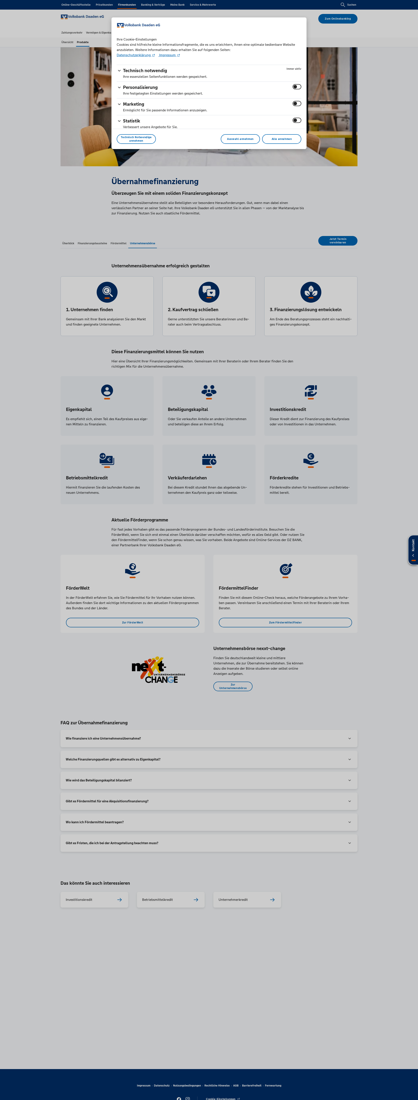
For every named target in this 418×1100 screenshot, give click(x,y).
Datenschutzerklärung (134, 55)
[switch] (297, 86)
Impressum (167, 55)
